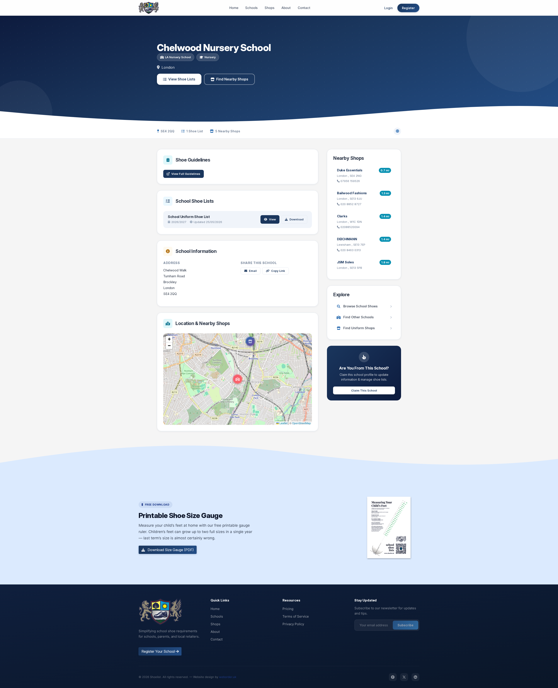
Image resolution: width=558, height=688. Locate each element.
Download (296, 219)
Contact (304, 8)
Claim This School (364, 390)
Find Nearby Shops (232, 79)
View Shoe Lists (181, 79)
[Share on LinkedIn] (415, 677)
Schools (251, 8)
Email (253, 270)
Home (233, 8)
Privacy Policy (293, 624)
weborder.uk (227, 677)
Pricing (287, 609)
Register (408, 8)
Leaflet (283, 423)
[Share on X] (404, 677)
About (286, 8)
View (272, 219)
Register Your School (158, 651)
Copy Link (278, 270)
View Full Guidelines (185, 173)
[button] (237, 379)
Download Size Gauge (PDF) (170, 550)
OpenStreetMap (301, 423)
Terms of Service (295, 616)
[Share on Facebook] (393, 677)
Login (388, 8)
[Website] (397, 131)
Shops (269, 8)
